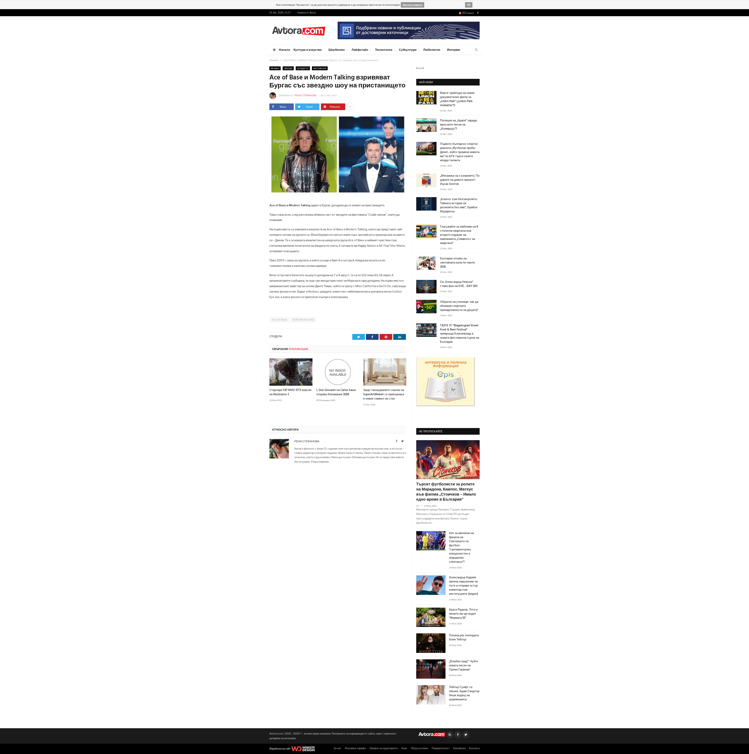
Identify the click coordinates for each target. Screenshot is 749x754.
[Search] (476, 50)
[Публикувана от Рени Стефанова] (274, 95)
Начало (284, 49)
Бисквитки (459, 748)
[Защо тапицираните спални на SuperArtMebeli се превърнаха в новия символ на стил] (384, 372)
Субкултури (407, 49)
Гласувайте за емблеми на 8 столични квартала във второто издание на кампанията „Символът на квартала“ (459, 235)
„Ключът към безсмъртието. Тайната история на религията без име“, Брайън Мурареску (458, 205)
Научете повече (412, 4)
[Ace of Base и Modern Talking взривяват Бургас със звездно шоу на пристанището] (337, 191)
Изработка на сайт (280, 748)
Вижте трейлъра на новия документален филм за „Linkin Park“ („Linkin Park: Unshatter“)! (457, 99)
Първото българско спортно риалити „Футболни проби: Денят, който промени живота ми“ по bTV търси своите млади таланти (459, 152)
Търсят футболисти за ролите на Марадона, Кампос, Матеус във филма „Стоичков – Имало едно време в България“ (446, 492)
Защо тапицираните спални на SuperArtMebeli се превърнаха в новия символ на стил (383, 394)
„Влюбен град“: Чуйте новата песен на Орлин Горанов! (463, 666)
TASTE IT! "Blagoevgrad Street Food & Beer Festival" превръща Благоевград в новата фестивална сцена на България (459, 334)
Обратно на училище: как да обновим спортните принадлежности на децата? (459, 306)
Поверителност (441, 748)
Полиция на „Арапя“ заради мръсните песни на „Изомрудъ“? (458, 125)
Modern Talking (303, 319)
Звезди (288, 68)
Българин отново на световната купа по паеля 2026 (457, 263)
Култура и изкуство (308, 49)
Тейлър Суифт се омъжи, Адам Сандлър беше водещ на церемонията (464, 693)
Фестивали (319, 68)
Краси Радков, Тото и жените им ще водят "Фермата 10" (463, 614)
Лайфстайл (360, 49)
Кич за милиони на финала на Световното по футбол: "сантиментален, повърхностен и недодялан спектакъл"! (461, 547)
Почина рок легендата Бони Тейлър (464, 638)
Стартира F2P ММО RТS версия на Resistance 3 (290, 392)
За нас (337, 748)
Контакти (474, 748)
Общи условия (419, 748)
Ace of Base (279, 319)
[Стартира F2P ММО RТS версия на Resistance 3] (290, 372)
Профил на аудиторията (383, 748)
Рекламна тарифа (355, 748)
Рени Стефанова (305, 95)
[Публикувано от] (419, 506)
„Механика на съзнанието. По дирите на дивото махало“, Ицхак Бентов (459, 180)
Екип (404, 748)
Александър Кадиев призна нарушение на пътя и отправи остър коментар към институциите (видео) (463, 586)
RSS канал (467, 13)
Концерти (302, 68)
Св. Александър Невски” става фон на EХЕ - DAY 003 (458, 284)
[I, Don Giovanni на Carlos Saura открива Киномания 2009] (337, 372)
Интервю (453, 49)
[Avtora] (298, 30)
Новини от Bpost (306, 12)
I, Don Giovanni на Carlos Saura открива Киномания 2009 (336, 392)
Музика (275, 68)
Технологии (383, 49)
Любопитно (431, 49)
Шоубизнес (336, 49)
